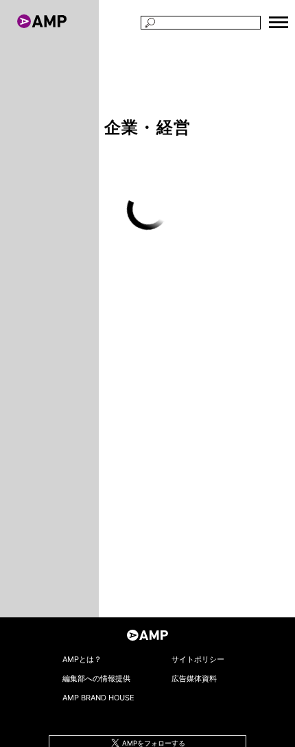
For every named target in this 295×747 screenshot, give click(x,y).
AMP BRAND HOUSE (98, 697)
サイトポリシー (198, 659)
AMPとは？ (82, 659)
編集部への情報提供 (96, 678)
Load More (147, 209)
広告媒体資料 (194, 678)
